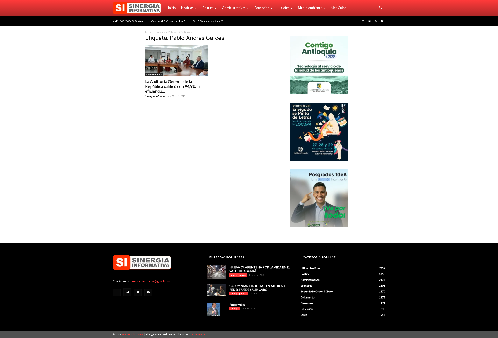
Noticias (187, 8)
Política (207, 8)
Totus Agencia (197, 334)
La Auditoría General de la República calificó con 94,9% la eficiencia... (172, 86)
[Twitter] (376, 21)
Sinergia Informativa (157, 96)
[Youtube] (382, 21)
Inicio (172, 8)
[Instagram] (369, 21)
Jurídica (283, 8)
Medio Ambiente (310, 8)
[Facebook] (363, 21)
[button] (380, 8)
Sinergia (180, 20)
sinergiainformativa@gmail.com (150, 281)
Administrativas (234, 8)
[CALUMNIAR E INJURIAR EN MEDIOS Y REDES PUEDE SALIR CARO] (216, 290)
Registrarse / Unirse (161, 20)
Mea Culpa (338, 8)
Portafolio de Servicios (206, 20)
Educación (261, 8)
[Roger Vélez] (213, 309)
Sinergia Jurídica (239, 293)
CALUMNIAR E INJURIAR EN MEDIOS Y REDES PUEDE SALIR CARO (257, 287)
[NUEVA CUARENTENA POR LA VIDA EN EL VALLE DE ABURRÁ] (216, 272)
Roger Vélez (237, 304)
